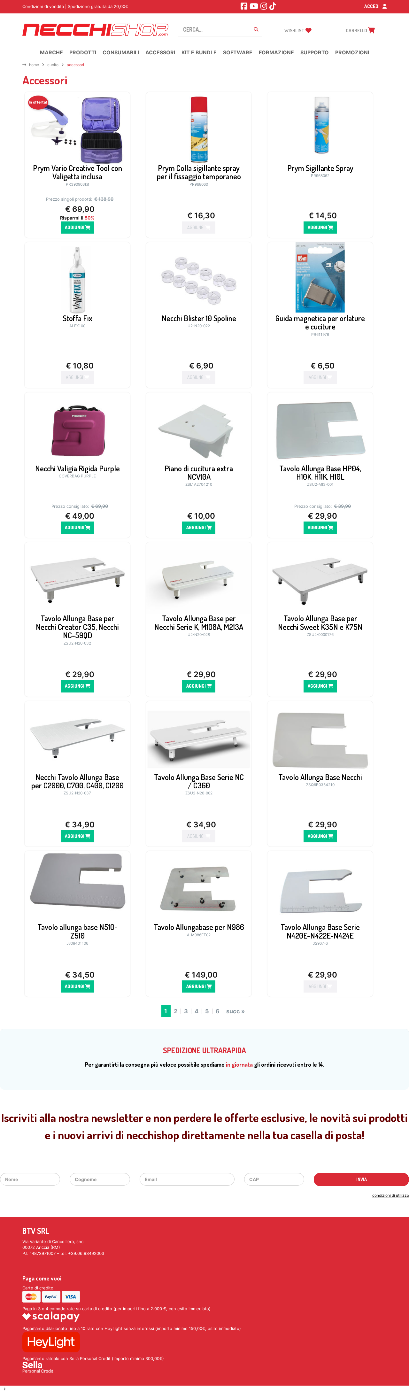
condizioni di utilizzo (390, 1195)
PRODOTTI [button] (82, 52)
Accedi (372, 6)
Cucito (52, 64)
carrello (357, 30)
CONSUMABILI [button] (121, 52)
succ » (235, 1011)
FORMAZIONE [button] (276, 52)
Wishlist (294, 30)
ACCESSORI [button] (160, 52)
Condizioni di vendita (43, 6)
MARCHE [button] (51, 52)
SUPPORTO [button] (314, 52)
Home (34, 64)
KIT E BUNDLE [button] (199, 52)
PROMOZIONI (352, 52)
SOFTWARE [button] (237, 52)
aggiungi (75, 227)
